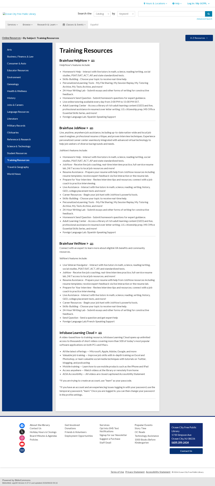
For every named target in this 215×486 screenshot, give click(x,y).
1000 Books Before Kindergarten (145, 441)
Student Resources (17, 153)
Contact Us (35, 428)
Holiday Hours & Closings (43, 432)
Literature (12, 118)
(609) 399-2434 (180, 442)
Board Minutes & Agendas (43, 435)
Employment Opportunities (79, 435)
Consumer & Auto (16, 63)
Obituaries (13, 132)
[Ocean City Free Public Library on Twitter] (22, 432)
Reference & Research (19, 139)
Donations (70, 428)
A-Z (197, 38)
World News (14, 173)
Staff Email (105, 442)
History (11, 97)
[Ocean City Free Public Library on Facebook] (22, 425)
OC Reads (140, 432)
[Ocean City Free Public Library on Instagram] (22, 438)
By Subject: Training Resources (41, 37)
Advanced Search (204, 19)
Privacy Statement (135, 471)
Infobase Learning (76, 333)
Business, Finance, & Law (20, 56)
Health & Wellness (17, 90)
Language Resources (18, 111)
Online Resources (11, 37)
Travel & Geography (18, 166)
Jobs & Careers (15, 104)
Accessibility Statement (158, 471)
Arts (9, 49)
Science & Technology (19, 146)
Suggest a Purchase (110, 438)
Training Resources (18, 159)
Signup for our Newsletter (113, 435)
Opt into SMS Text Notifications (109, 430)
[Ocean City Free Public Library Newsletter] (22, 450)
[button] (155, 3)
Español (94, 24)
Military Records (16, 125)
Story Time (140, 428)
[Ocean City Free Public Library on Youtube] (22, 444)
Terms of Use (117, 471)
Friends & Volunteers (76, 432)
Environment (14, 77)
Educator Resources (18, 70)
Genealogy (13, 84)
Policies (34, 439)
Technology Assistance (147, 435)
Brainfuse (73, 60)
